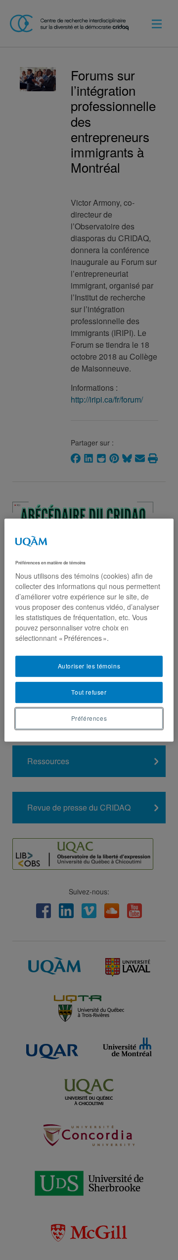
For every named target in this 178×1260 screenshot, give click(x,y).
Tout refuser (88, 692)
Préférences (89, 718)
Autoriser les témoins (89, 666)
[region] (89, 630)
